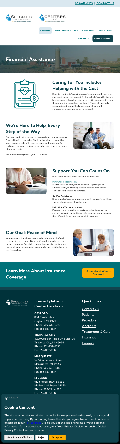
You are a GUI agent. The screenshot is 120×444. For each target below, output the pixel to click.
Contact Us (90, 309)
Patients (88, 315)
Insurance (89, 337)
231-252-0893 (52, 346)
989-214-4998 (52, 389)
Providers (89, 320)
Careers (88, 343)
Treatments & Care (96, 332)
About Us (89, 326)
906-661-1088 (52, 368)
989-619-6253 (84, 3)
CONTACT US (105, 3)
